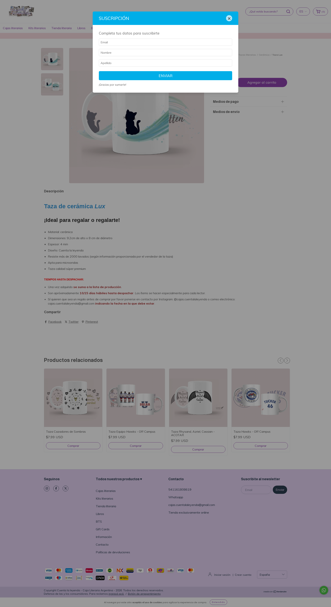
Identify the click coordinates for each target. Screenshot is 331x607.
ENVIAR (166, 75)
